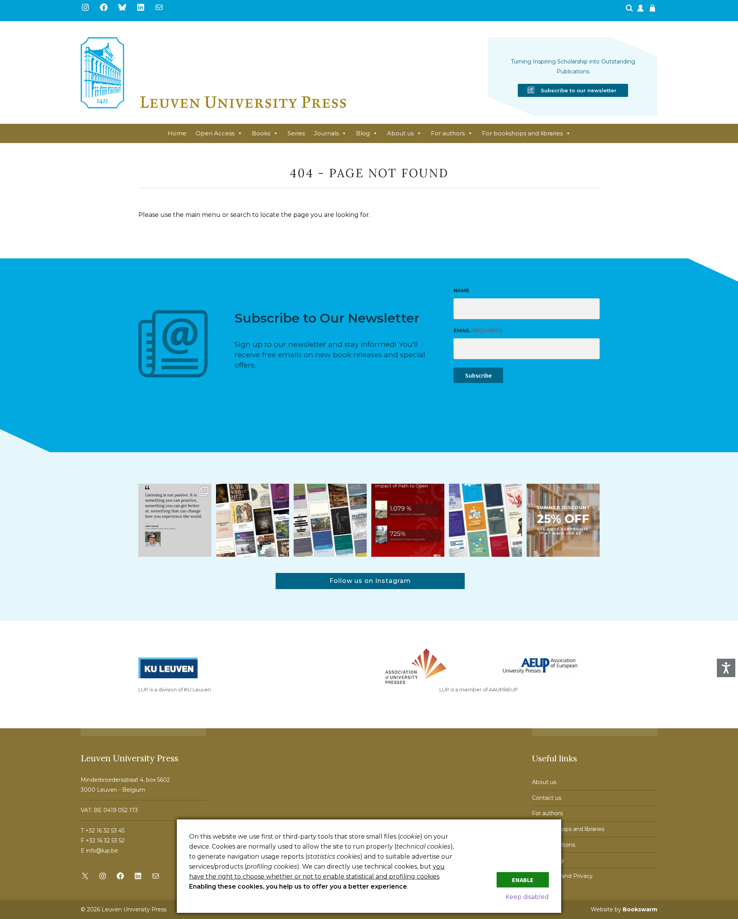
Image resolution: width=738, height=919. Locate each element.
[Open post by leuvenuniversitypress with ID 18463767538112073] (407, 520)
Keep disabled (527, 897)
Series (296, 133)
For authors (448, 133)
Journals (326, 133)
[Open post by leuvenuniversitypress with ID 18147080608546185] (485, 520)
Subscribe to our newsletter (579, 90)
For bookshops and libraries (522, 133)
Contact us (546, 797)
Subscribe (478, 375)
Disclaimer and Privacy (562, 875)
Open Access (215, 133)
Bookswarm (640, 909)
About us (400, 133)
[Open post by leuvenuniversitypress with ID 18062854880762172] (330, 520)
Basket (653, 10)
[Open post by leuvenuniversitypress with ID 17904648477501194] (252, 520)
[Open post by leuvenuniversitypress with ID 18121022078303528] (174, 520)
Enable (523, 880)
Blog (363, 133)
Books (261, 133)
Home (177, 133)
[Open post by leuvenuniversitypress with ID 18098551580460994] (563, 520)
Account (641, 10)
